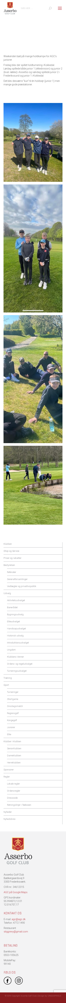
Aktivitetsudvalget (16, 600)
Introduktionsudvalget (18, 642)
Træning (8, 678)
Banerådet (12, 607)
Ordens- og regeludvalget (19, 663)
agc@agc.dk (19, 919)
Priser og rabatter (12, 558)
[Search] (50, 8)
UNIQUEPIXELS (54, 996)
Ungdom (11, 649)
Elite (9, 734)
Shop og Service (11, 551)
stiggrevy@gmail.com (16, 931)
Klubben (8, 544)
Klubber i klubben (12, 741)
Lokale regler (13, 783)
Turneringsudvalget (17, 671)
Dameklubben (14, 755)
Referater (11, 572)
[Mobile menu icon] (59, 8)
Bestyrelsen (9, 565)
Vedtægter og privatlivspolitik (21, 586)
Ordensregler (13, 790)
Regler (7, 776)
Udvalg (7, 593)
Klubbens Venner (15, 656)
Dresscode (12, 798)
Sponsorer (9, 769)
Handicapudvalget (16, 628)
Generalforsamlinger (17, 579)
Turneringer (12, 692)
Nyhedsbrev (9, 819)
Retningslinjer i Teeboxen (19, 805)
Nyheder (8, 812)
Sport (6, 685)
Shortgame (12, 699)
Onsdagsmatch (15, 706)
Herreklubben (14, 762)
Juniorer (11, 727)
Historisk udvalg (15, 635)
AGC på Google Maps (15, 892)
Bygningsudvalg (15, 614)
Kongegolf (12, 720)
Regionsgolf (13, 713)
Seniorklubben (14, 748)
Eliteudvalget (13, 621)
